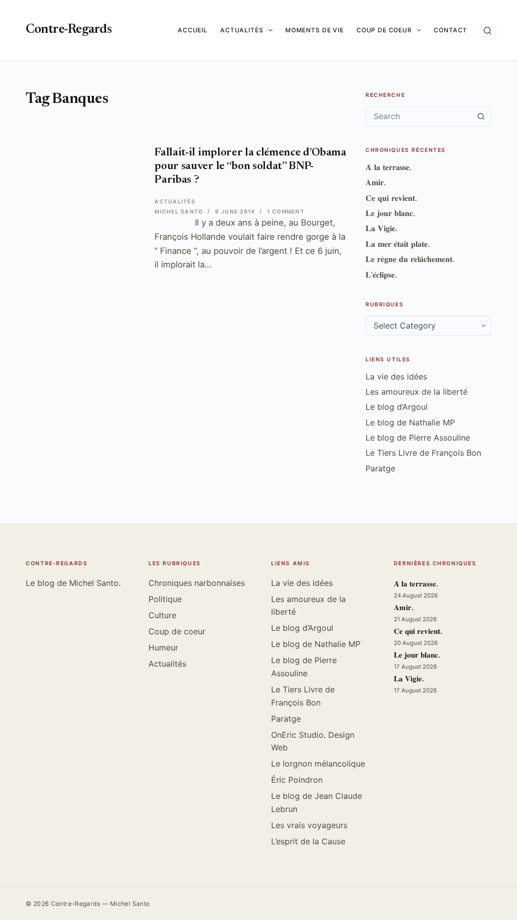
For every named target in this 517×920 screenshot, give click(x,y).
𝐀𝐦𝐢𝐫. (376, 182)
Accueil (193, 30)
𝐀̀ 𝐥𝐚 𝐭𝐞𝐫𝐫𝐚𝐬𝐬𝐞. (388, 167)
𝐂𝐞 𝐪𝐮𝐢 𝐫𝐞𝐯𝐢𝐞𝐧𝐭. (391, 198)
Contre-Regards (69, 30)
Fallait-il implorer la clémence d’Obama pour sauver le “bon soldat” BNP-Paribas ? (250, 166)
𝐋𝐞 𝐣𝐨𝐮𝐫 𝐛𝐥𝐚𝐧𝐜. (390, 213)
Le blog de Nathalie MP (410, 422)
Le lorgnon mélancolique (318, 764)
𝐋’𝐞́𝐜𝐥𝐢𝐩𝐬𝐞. (381, 274)
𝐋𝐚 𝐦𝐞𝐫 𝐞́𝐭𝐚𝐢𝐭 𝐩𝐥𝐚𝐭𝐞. (398, 244)
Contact (450, 30)
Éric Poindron (297, 780)
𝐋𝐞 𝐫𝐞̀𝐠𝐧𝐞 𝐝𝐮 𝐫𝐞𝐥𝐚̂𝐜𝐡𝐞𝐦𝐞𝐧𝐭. (410, 259)
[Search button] (481, 116)
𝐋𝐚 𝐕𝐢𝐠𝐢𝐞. (381, 228)
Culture (162, 615)
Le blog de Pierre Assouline (418, 437)
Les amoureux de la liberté (417, 392)
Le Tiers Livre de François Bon (423, 453)
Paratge (380, 468)
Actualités (242, 30)
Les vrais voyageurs (309, 825)
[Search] (487, 30)
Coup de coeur (384, 30)
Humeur (163, 647)
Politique (165, 599)
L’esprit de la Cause (308, 841)
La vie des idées (396, 376)
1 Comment (285, 211)
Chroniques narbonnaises (196, 583)
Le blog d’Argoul (397, 407)
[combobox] (419, 116)
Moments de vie (314, 30)
